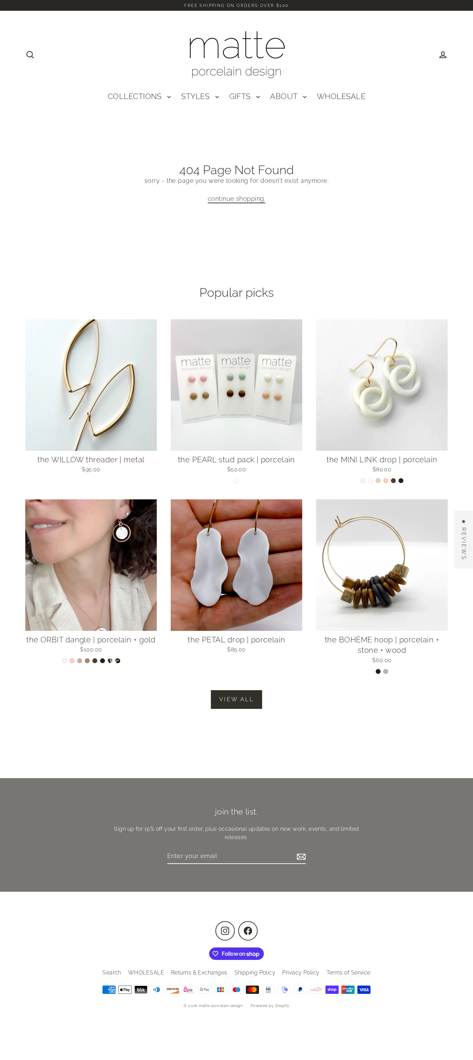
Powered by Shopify (270, 1006)
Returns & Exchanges (199, 972)
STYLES (196, 96)
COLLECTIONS (136, 96)
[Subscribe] (300, 856)
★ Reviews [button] (464, 539)
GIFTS (241, 96)
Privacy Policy (300, 972)
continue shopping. (236, 198)
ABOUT (285, 96)
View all (236, 699)
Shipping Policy (255, 972)
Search (111, 972)
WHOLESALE (341, 96)
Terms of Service (349, 972)
